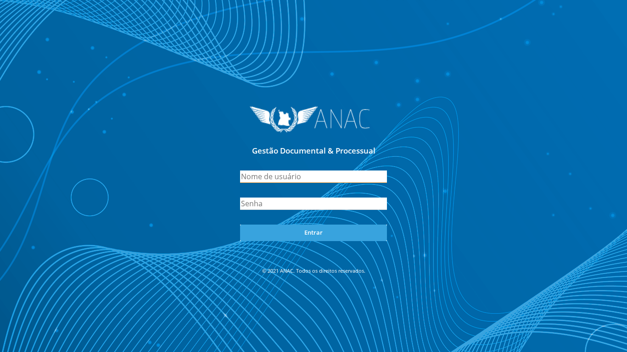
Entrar (313, 232)
